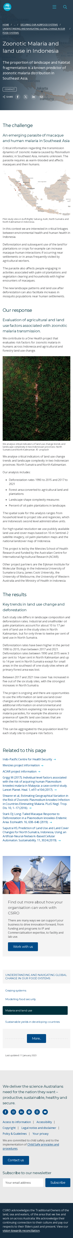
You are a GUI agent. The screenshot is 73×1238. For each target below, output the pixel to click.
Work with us (23, 947)
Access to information (17, 1122)
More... (36, 1038)
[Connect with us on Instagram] (13, 1112)
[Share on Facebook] (17, 97)
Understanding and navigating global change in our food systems (34, 30)
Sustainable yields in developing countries (32, 1021)
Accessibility (44, 1122)
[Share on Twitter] (25, 97)
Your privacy (41, 1134)
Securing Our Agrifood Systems (39, 24)
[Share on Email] (41, 97)
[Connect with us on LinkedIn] (21, 1112)
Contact (10, 89)
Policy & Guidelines (15, 1134)
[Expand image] (36, 193)
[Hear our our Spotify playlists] (29, 1112)
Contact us (16, 1160)
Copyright (9, 1128)
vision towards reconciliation (21, 1231)
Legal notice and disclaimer (38, 1128)
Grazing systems (15, 990)
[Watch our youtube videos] (45, 1112)
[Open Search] (65, 6)
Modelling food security (20, 999)
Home (6, 24)
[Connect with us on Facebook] (5, 1112)
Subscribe (57, 1183)
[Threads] (37, 1112)
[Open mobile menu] (54, 6)
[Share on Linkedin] (33, 97)
